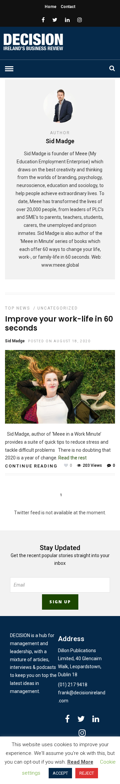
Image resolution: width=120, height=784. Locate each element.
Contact (68, 6)
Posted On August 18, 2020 (59, 341)
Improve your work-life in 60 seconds (59, 323)
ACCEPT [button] (60, 773)
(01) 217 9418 (72, 684)
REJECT (86, 773)
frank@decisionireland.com (81, 696)
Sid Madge (15, 341)
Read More (80, 762)
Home (50, 6)
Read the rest (72, 457)
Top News (17, 308)
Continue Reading (31, 465)
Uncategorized (57, 308)
